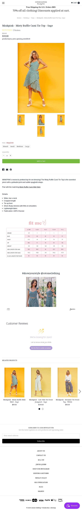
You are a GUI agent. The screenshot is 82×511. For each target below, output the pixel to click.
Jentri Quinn (41, 464)
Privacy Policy (41, 478)
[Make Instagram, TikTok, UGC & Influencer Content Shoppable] (72, 309)
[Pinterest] (11, 169)
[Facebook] (3, 169)
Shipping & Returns (41, 473)
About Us (41, 451)
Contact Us (41, 455)
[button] (41, 292)
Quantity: (5, 152)
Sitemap (53, 508)
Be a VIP (41, 460)
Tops (32, 18)
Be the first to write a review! (41, 348)
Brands (41, 491)
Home (19, 18)
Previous (2, 391)
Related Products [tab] (9, 360)
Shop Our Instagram (41, 469)
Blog (41, 487)
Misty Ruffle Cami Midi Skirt (29, 187)
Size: (7, 143)
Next (80, 391)
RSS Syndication (41, 482)
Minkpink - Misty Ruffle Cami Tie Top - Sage (51, 18)
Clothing (26, 18)
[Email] (7, 169)
